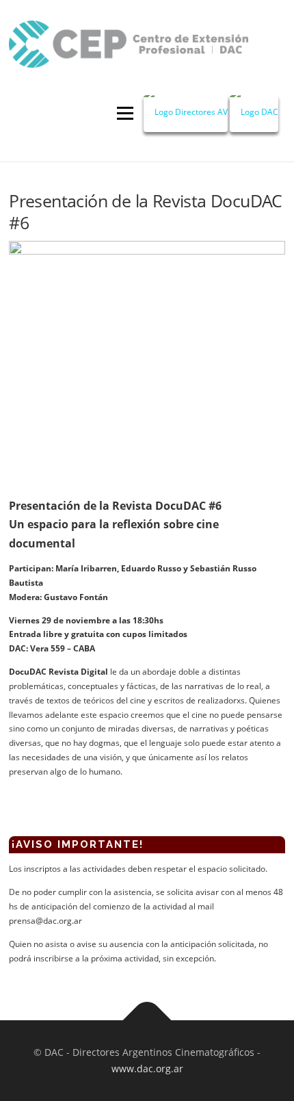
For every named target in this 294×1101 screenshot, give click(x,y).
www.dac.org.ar (147, 1068)
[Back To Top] (147, 1020)
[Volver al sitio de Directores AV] (186, 113)
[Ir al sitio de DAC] (254, 113)
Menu (124, 114)
